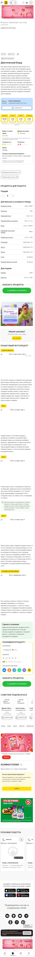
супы (9, 726)
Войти (17, 788)
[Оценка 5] (15, 658)
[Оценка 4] (12, 658)
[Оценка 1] (3, 658)
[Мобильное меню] (2, 2)
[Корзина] (27, 3)
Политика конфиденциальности (20, 929)
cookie (4, 934)
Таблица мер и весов (8, 177)
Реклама (27, 355)
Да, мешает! (17, 338)
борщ (3, 726)
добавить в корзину (18, 290)
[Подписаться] (21, 839)
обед (15, 726)
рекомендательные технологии (12, 933)
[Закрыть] (32, 925)
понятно (27, 933)
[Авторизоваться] (31, 2)
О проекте (7, 929)
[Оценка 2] (6, 658)
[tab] (5, 954)
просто (21, 726)
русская (4, 150)
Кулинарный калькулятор (10, 172)
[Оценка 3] (9, 658)
